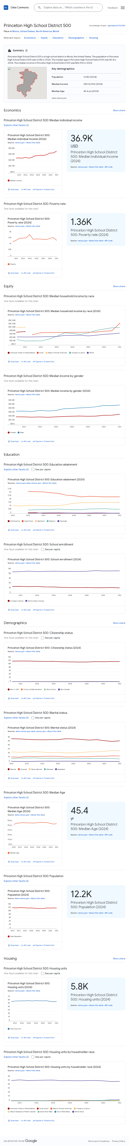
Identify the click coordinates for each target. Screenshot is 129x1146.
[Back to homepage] (6, 7)
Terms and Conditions (98, 1141)
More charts (119, 110)
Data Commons (20, 7)
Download (15, 189)
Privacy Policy (118, 1141)
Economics (30, 37)
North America (44, 31)
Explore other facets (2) (16, 125)
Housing (93, 37)
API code (27, 189)
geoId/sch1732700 (116, 25)
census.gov (20, 142)
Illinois (15, 31)
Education (58, 37)
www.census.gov (59, 98)
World (56, 31)
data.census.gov (33, 483)
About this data (33, 142)
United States (27, 31)
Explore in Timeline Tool (45, 189)
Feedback (113, 7)
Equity (44, 37)
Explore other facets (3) (16, 717)
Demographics (76, 37)
